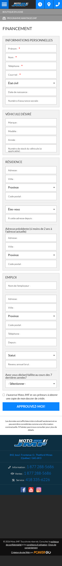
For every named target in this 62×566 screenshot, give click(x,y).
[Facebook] (23, 489)
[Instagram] (38, 489)
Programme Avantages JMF (22, 18)
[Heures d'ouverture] (40, 4)
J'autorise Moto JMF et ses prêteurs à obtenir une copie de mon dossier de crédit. (32, 396)
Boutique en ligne (13, 12)
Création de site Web (20, 552)
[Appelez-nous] (57, 4)
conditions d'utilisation (37, 545)
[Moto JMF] (22, 4)
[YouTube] (31, 489)
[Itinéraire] (49, 4)
